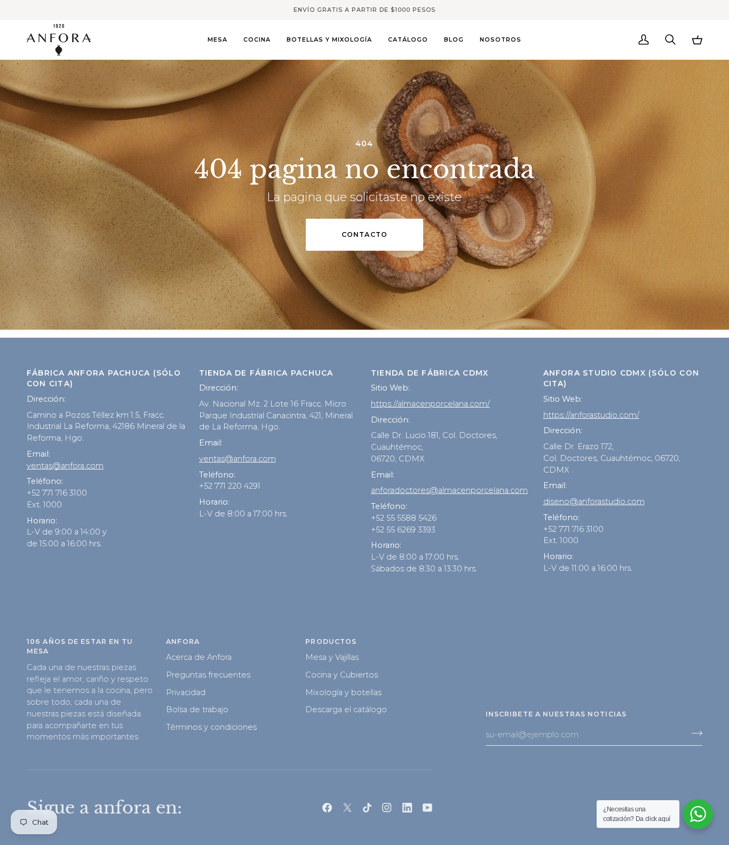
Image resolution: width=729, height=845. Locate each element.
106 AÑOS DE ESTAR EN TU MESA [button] (80, 646)
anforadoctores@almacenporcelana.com (449, 490)
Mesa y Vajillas (332, 657)
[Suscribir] (693, 733)
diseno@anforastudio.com (594, 501)
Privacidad (185, 692)
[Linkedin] (407, 807)
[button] (217, 39)
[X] (347, 807)
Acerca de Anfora (199, 657)
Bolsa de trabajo (197, 709)
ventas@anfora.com (65, 466)
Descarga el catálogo (346, 709)
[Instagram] (387, 807)
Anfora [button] (183, 641)
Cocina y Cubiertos (341, 675)
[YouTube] (427, 807)
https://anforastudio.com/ (591, 415)
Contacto (364, 234)
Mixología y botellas (343, 692)
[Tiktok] (367, 807)
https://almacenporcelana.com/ (430, 404)
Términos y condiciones (211, 727)
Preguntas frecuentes (208, 675)
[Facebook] (327, 807)
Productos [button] (330, 641)
